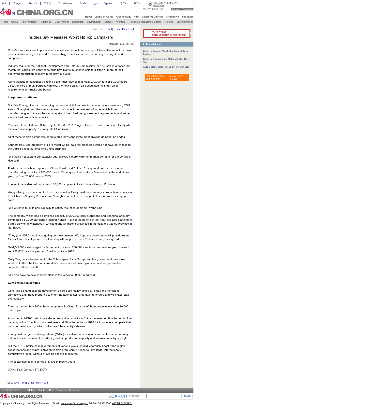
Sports (157, 22)
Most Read (128, 29)
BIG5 (137, 3)
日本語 (47, 3)
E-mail (117, 29)
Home (5, 22)
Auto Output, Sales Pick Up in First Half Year (166, 67)
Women (120, 22)
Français (17, 3)
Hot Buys (172, 78)
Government (62, 22)
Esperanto (108, 3)
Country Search (176, 76)
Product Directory (154, 76)
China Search (152, 78)
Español (83, 3)
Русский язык (65, 3)
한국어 (124, 3)
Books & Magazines (141, 22)
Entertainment (185, 22)
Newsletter (61, 390)
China (14, 22)
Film (136, 16)
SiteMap (176, 9)
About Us (42, 390)
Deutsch (33, 3)
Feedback (187, 9)
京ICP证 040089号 (122, 403)
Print (109, 29)
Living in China (104, 16)
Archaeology (123, 16)
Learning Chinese (152, 16)
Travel (88, 16)
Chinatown (172, 16)
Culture (108, 22)
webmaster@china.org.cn (74, 403)
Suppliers (187, 16)
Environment (94, 22)
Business (46, 22)
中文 (4, 3)
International (30, 22)
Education (77, 22)
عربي (95, 3)
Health (169, 22)
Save (102, 29)
